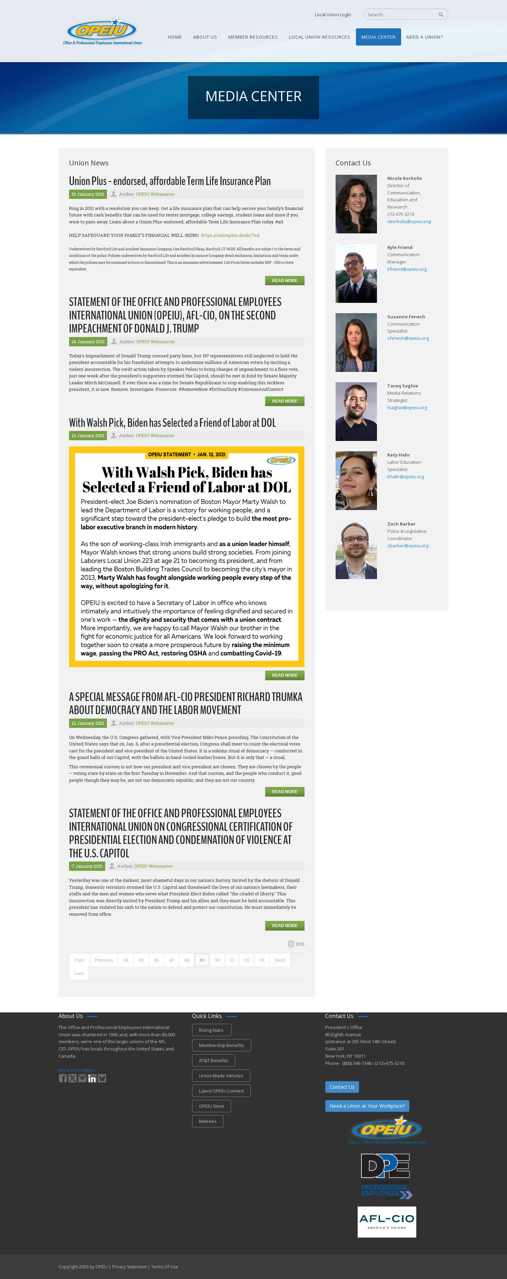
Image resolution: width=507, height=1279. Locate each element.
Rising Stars (212, 1030)
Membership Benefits (221, 1045)
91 (232, 960)
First (79, 960)
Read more (285, 280)
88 (187, 960)
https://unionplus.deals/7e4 (230, 235)
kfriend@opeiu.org (407, 269)
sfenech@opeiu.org (408, 338)
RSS (300, 944)
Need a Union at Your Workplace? (367, 1106)
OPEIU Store (211, 1106)
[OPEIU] (102, 30)
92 (247, 960)
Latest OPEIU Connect (221, 1091)
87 (171, 960)
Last (79, 973)
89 (202, 960)
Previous (104, 960)
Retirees (208, 1121)
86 (156, 960)
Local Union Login (333, 14)
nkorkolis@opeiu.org (409, 221)
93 (262, 960)
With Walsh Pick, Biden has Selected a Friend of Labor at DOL (172, 423)
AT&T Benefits (213, 1060)
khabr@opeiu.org (405, 476)
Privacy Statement (129, 1267)
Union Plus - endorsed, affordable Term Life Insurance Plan (170, 181)
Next (280, 960)
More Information (77, 1070)
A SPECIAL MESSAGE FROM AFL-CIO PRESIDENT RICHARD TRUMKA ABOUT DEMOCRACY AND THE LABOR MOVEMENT (185, 704)
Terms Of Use (164, 1267)
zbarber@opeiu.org (407, 545)
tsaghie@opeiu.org (407, 407)
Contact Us (342, 1087)
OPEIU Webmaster (155, 194)
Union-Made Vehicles (221, 1076)
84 (126, 960)
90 (217, 960)
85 (141, 960)
